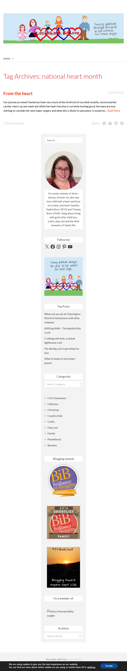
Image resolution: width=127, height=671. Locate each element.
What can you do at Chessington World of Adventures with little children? (62, 318)
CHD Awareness (56, 398)
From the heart (18, 93)
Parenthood (54, 439)
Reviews (52, 445)
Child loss (52, 404)
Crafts (51, 421)
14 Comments (13, 123)
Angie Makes (74, 659)
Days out (52, 427)
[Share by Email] (122, 123)
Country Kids (54, 415)
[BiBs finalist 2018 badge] (63, 480)
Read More (113, 110)
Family (51, 433)
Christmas (53, 409)
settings (91, 667)
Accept (109, 665)
